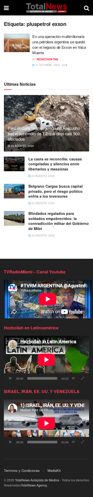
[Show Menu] (6, 7)
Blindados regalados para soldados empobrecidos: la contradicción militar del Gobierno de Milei (58, 221)
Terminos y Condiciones (22, 470)
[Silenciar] (73, 378)
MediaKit (54, 470)
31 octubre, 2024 (47, 65)
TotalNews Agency (34, 485)
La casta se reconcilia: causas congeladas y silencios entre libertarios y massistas (55, 163)
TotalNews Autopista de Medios (37, 480)
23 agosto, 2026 (22, 146)
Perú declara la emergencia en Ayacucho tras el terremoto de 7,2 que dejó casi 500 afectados (44, 133)
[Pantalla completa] (82, 378)
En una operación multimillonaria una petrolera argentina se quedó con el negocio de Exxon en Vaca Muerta (59, 44)
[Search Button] (86, 7)
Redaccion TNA (47, 59)
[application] (46, 360)
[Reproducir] (10, 378)
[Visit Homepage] (46, 8)
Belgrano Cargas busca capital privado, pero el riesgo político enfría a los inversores (55, 191)
